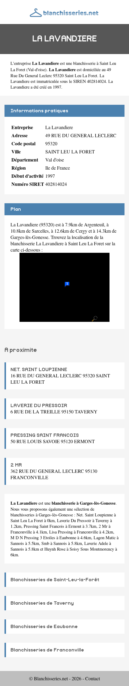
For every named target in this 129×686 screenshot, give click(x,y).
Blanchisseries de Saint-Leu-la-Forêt (54, 579)
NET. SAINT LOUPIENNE (38, 369)
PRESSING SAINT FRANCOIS (44, 435)
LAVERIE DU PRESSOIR (38, 405)
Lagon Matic (105, 537)
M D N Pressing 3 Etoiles (32, 537)
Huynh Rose (54, 549)
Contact (92, 678)
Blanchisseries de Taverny (42, 603)
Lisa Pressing (61, 532)
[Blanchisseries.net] (64, 12)
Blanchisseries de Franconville (47, 650)
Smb (45, 543)
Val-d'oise (36, 69)
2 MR (16, 465)
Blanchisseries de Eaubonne (44, 626)
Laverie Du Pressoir (74, 520)
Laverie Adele (96, 543)
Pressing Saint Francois (44, 526)
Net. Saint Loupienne (94, 515)
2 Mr (103, 526)
